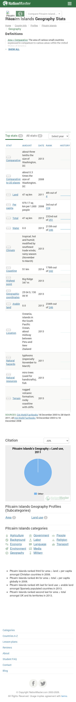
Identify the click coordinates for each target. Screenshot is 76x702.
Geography (17, 553)
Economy (16, 544)
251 (51, 219)
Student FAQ (10, 659)
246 (51, 229)
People (61, 535)
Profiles (34, 25)
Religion (62, 540)
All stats (33, 135)
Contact (7, 665)
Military (38, 553)
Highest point (10, 282)
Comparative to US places (13, 180)
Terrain (17, 398)
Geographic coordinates (12, 295)
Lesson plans (10, 641)
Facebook (33, 683)
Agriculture (17, 535)
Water (16, 228)
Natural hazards (10, 362)
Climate (10, 250)
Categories (9, 630)
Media (37, 548)
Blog (5, 670)
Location (11, 333)
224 (48, 208)
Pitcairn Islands (49, 25)
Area (8, 517)
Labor (37, 540)
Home (8, 25)
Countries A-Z (10, 636)
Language (40, 544)
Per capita (11, 206)
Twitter (42, 683)
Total (15, 218)
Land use (37, 517)
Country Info (21, 25)
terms (64, 696)
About (6, 653)
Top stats (13, 135)
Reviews (7, 647)
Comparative (13, 160)
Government (41, 535)
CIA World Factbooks (27, 414)
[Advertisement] (38, 91)
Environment (18, 548)
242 (51, 271)
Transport (62, 544)
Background (17, 540)
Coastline (11, 270)
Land (15, 194)
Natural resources (11, 379)
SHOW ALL (13, 49)
